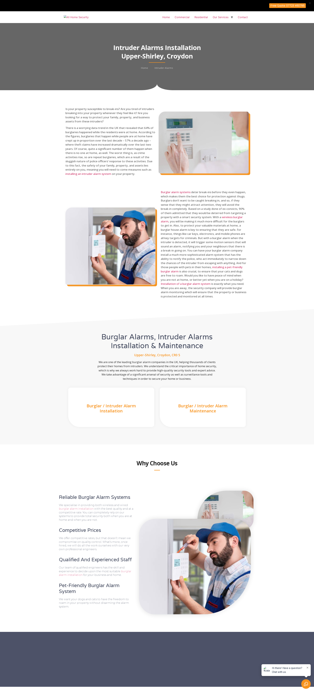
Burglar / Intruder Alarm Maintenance (202, 408)
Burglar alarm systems (176, 192)
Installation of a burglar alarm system (185, 284)
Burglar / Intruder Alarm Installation (111, 408)
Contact (243, 17)
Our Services (220, 17)
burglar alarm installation (76, 508)
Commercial (182, 17)
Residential (201, 17)
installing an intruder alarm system (88, 174)
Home (166, 17)
